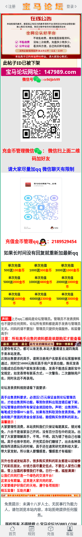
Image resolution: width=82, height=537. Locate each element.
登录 (70, 6)
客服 (69, 533)
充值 (50, 533)
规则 (31, 533)
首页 (12, 533)
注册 (11, 6)
